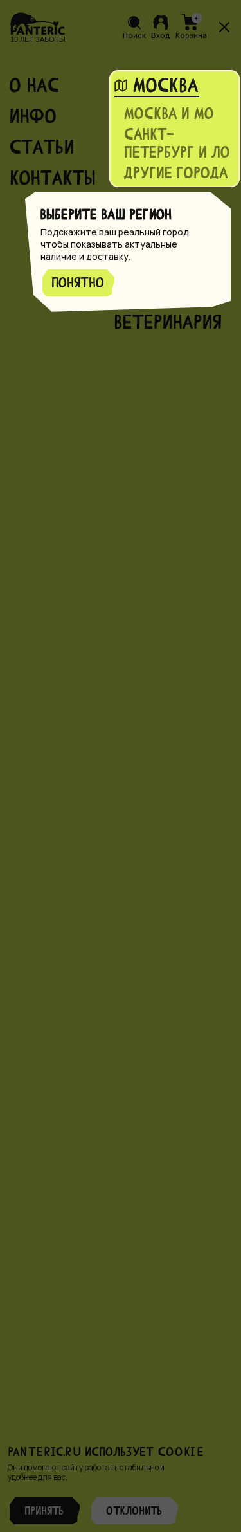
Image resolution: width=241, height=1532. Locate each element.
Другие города (176, 172)
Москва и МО (170, 113)
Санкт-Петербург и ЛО (178, 143)
